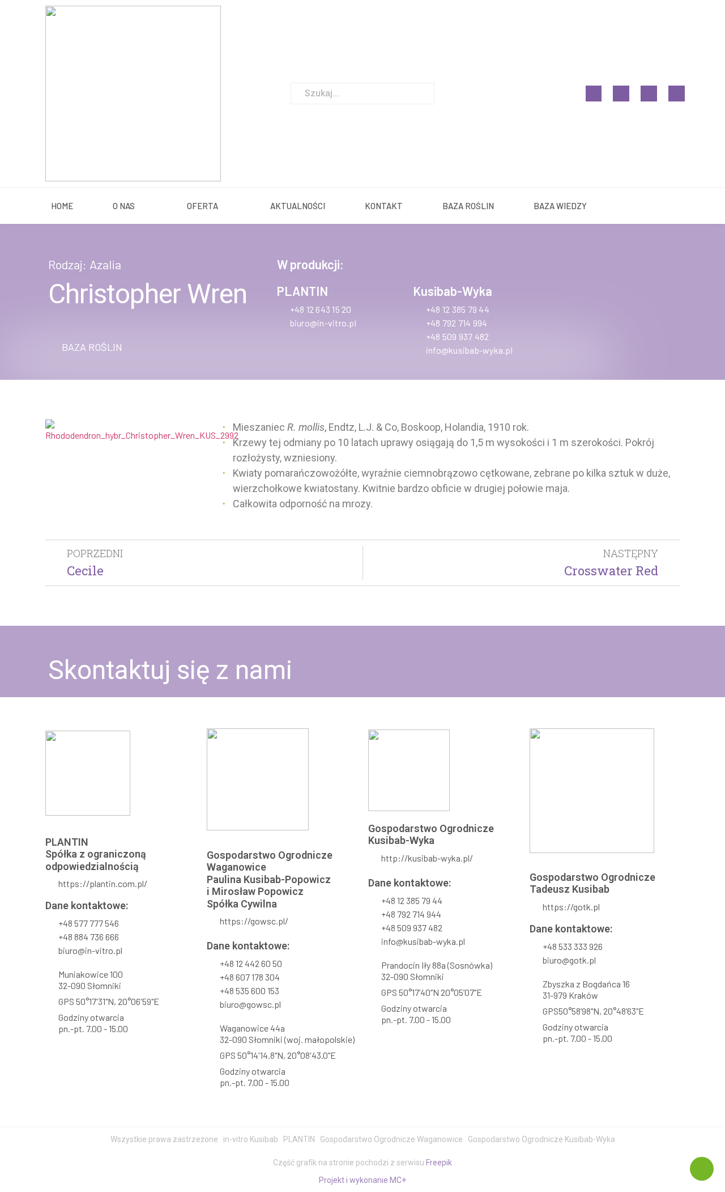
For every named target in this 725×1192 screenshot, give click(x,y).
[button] (85, 347)
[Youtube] (676, 94)
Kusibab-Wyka (452, 290)
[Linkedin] (649, 94)
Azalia (105, 264)
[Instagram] (621, 94)
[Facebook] (594, 94)
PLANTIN (302, 290)
